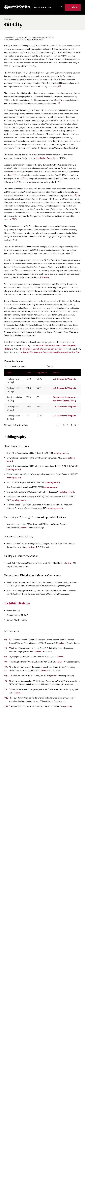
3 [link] (67, 425)
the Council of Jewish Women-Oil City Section (40, 349)
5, (6, 667)
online (23, 527)
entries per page (19, 366)
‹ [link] (56, 425)
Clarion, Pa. (44, 158)
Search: (50, 366)
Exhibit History (17, 603)
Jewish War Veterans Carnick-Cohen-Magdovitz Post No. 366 (51, 352)
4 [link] (71, 425)
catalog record (61, 453)
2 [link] (63, 425)
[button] (73, 7)
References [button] (11, 631)
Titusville (45, 277)
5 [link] (75, 425)
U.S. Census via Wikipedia (64, 379)
